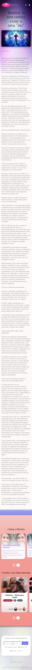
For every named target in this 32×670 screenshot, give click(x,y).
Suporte (14, 651)
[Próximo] (18, 565)
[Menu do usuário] (30, 5)
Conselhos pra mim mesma (11, 546)
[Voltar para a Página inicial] (6, 5)
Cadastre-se (23, 647)
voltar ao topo (17, 662)
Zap (21, 651)
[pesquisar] (26, 5)
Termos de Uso (24, 667)
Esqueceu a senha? (12, 647)
